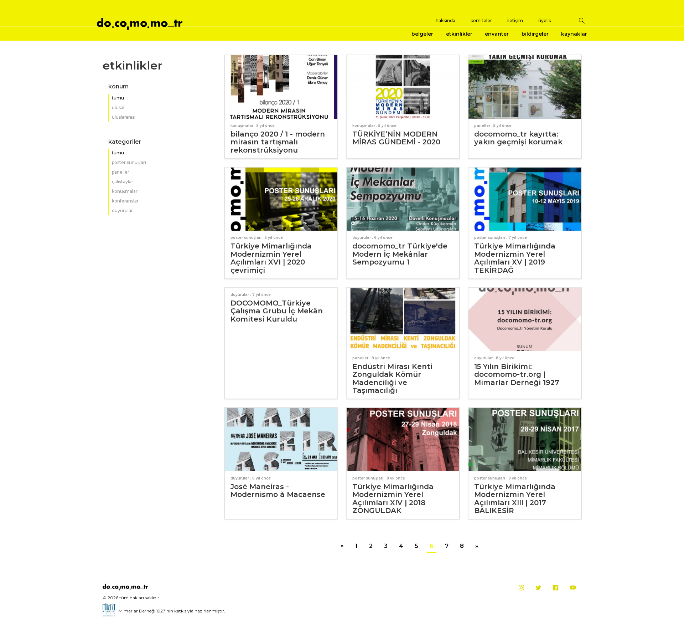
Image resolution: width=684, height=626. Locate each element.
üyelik (544, 20)
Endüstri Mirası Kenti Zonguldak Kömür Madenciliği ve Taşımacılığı (392, 378)
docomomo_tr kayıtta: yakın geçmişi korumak (518, 138)
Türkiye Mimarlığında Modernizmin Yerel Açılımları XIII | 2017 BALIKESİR (514, 498)
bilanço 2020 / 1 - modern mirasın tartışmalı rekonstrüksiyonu (277, 142)
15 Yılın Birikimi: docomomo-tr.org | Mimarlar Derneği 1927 (516, 374)
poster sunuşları (129, 162)
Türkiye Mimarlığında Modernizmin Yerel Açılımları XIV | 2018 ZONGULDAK (393, 498)
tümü (118, 98)
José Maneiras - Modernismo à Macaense (277, 490)
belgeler (422, 34)
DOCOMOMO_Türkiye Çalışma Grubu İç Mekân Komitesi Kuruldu (276, 311)
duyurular (122, 210)
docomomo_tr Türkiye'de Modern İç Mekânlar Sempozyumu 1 (399, 254)
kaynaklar (574, 34)
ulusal (118, 107)
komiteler (481, 20)
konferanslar (125, 201)
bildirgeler (535, 34)
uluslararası (123, 117)
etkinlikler (459, 34)
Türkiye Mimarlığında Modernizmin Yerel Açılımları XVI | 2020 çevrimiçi (271, 258)
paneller (120, 172)
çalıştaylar (122, 181)
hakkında (445, 20)
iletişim (515, 20)
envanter (497, 34)
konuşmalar (125, 191)
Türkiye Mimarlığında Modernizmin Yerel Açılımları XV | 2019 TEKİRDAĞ (514, 258)
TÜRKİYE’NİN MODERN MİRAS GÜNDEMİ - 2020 (396, 138)
